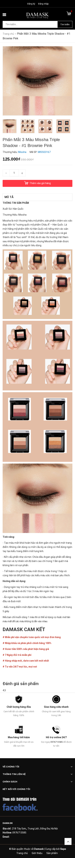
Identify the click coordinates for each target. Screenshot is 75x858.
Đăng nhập (43, 4)
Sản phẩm (52, 853)
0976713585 (56, 742)
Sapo (63, 849)
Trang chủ (22, 853)
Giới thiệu (37, 853)
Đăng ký (31, 4)
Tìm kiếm (65, 24)
